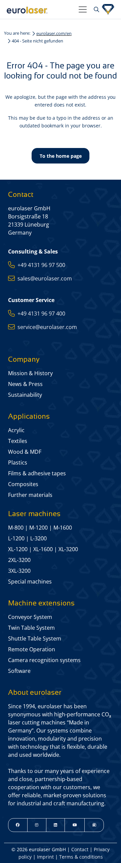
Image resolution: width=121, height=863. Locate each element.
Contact (79, 849)
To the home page (61, 156)
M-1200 (38, 527)
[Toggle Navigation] (82, 9)
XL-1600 (43, 549)
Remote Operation (31, 649)
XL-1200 (18, 549)
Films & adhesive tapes (37, 473)
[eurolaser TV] (94, 825)
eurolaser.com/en (54, 33)
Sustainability (25, 394)
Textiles (17, 441)
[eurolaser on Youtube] (75, 825)
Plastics (17, 462)
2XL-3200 (19, 560)
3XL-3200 (19, 570)
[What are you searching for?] (95, 9)
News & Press (25, 384)
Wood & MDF (24, 451)
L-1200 (16, 538)
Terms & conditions (81, 857)
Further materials (30, 495)
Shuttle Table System (34, 638)
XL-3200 (68, 549)
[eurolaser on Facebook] (18, 825)
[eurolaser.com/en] (40, 9)
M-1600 (62, 527)
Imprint (45, 857)
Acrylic (16, 430)
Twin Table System (31, 627)
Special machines (30, 581)
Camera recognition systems (44, 660)
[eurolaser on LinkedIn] (55, 825)
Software (19, 671)
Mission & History (30, 373)
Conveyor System (30, 617)
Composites (23, 484)
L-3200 (38, 538)
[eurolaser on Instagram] (36, 825)
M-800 (16, 527)
